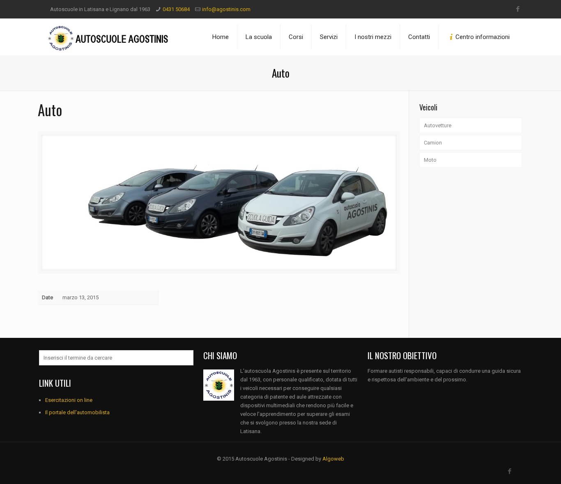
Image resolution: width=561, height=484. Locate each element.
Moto (430, 160)
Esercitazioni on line (68, 400)
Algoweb (333, 459)
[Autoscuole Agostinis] (108, 36)
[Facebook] (517, 9)
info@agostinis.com (226, 9)
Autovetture (437, 125)
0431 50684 (176, 9)
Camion (433, 143)
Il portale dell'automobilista (77, 412)
